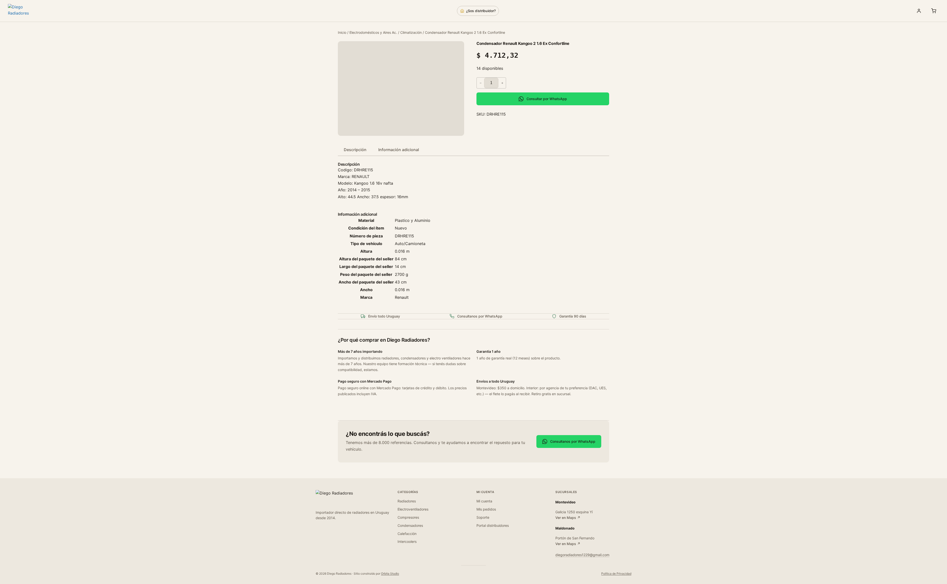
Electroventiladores (413, 509)
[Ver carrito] (933, 10)
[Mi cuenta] (918, 10)
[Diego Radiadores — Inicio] (25, 11)
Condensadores (410, 525)
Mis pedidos (486, 509)
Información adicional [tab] (398, 149)
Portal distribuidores (492, 525)
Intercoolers (407, 541)
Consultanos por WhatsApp (572, 441)
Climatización (411, 32)
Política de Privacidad (616, 573)
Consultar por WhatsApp (547, 99)
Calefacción (407, 533)
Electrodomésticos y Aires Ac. (373, 32)
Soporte (482, 517)
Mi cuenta (484, 501)
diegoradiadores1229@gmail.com (582, 555)
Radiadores (407, 501)
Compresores (408, 517)
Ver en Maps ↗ (567, 517)
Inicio (342, 32)
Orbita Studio (390, 573)
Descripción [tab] (355, 149)
